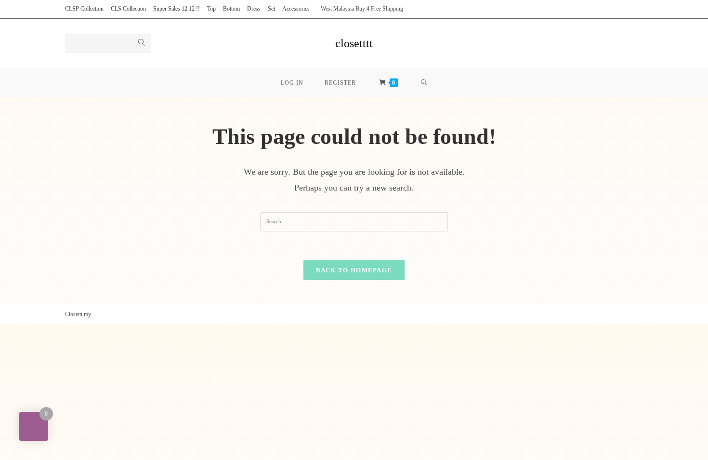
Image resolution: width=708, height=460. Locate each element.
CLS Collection (128, 8)
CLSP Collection (84, 8)
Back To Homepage (354, 270)
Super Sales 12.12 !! (176, 8)
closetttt (354, 43)
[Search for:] (354, 221)
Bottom (231, 8)
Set (271, 8)
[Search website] (424, 82)
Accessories (296, 8)
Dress (254, 8)
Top (211, 8)
